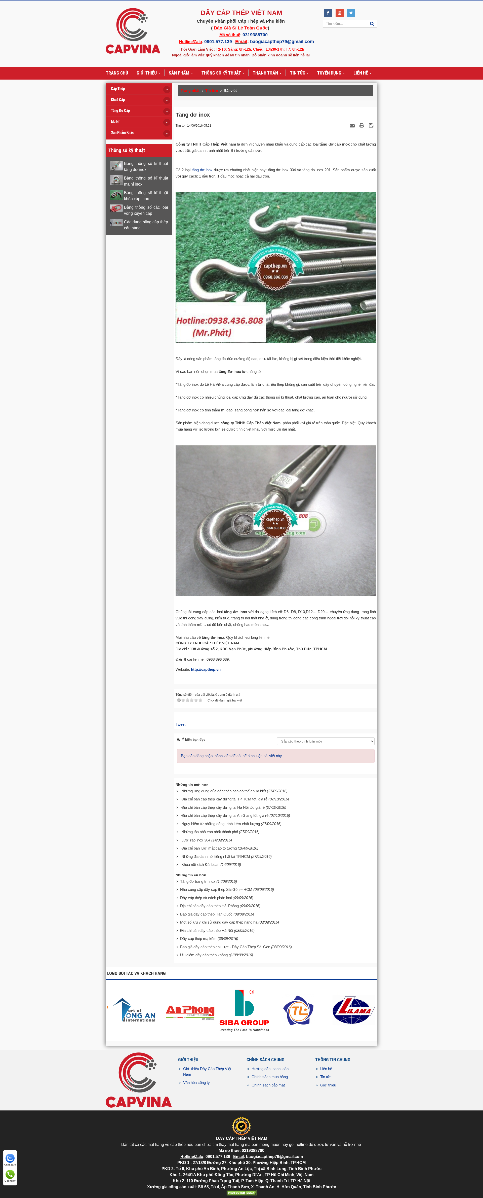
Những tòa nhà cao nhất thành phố (209, 832)
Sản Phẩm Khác (122, 132)
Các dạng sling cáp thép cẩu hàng (146, 225)
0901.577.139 (218, 41)
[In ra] (362, 125)
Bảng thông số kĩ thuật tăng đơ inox (146, 166)
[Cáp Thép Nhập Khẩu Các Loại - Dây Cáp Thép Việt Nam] (133, 30)
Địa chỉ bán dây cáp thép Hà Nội (206, 930)
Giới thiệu (328, 1085)
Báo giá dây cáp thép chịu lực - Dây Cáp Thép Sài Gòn (225, 947)
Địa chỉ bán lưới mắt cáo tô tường (209, 848)
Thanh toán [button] (266, 73)
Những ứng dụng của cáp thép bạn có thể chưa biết (223, 791)
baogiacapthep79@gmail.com (282, 41)
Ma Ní (115, 121)
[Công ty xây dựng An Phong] (136, 1010)
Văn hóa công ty (196, 1082)
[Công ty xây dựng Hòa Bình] (191, 1010)
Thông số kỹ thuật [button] (222, 73)
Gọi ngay (10, 1180)
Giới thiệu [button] (147, 73)
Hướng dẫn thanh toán (270, 1069)
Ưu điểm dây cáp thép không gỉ (205, 955)
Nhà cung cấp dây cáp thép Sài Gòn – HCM (216, 889)
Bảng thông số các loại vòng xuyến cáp (146, 210)
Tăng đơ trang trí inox (197, 881)
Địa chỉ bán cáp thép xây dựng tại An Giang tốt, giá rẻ (224, 815)
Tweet (180, 724)
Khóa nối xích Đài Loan (200, 864)
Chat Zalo (10, 1164)
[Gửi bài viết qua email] (353, 125)
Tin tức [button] (298, 73)
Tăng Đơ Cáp (120, 110)
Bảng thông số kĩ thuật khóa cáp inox (146, 196)
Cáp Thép (118, 88)
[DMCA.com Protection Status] (241, 1192)
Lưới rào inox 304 (195, 840)
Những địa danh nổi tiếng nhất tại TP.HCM (215, 856)
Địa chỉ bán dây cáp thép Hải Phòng (209, 906)
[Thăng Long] (245, 1010)
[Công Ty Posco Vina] (354, 1010)
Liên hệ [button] (361, 73)
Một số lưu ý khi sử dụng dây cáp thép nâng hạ (218, 922)
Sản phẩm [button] (179, 73)
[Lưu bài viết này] (372, 125)
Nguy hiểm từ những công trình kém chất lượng (220, 824)
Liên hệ (326, 1069)
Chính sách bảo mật (268, 1085)
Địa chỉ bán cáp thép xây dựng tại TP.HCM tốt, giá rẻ (224, 799)
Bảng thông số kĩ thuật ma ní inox (146, 181)
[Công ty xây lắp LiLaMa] (299, 1010)
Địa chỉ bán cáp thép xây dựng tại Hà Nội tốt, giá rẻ (223, 807)
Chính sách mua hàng (270, 1077)
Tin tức (326, 1077)
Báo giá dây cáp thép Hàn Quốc (206, 914)
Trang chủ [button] (117, 73)
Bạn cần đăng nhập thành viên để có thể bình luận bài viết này (231, 756)
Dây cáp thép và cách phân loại (206, 898)
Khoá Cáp (118, 99)
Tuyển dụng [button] (329, 73)
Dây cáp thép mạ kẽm (198, 938)
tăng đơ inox (202, 170)
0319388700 (255, 34)
